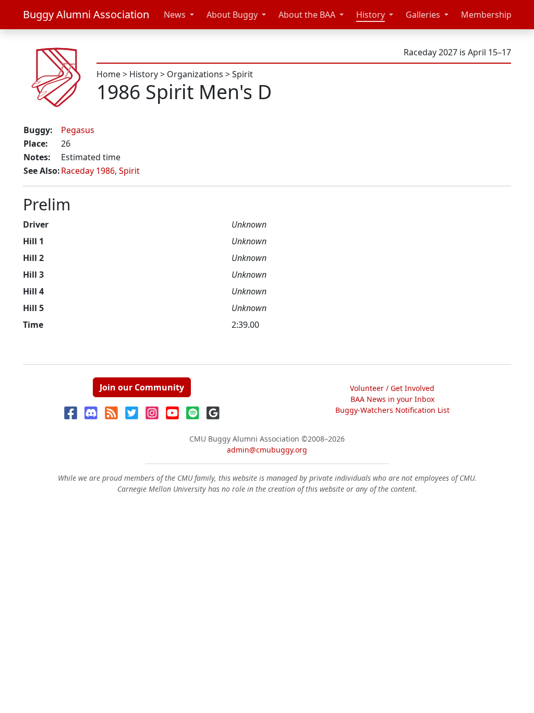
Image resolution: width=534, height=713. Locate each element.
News (175, 14)
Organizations (195, 74)
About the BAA (306, 14)
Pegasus (77, 130)
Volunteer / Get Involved (392, 388)
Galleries (423, 14)
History (370, 14)
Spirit (242, 74)
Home (108, 74)
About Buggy (232, 14)
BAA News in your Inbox (392, 399)
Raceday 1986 (88, 170)
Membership (486, 14)
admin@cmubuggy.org (267, 450)
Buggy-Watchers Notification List (392, 410)
